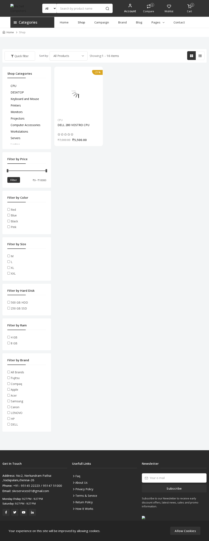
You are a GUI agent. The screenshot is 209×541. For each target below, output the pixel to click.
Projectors (17, 118)
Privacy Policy (84, 489)
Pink (13, 227)
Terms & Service (86, 496)
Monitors (17, 112)
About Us (81, 482)
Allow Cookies (185, 531)
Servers (15, 138)
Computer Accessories (25, 125)
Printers (16, 105)
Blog (139, 22)
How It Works (84, 509)
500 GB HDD (19, 302)
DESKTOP (17, 92)
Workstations (19, 131)
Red (13, 210)
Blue (14, 215)
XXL (13, 273)
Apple (14, 389)
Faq (77, 476)
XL (12, 268)
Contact (179, 22)
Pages (156, 22)
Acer (14, 395)
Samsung (17, 401)
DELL (14, 424)
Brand (122, 22)
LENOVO (16, 413)
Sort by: (44, 56)
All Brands (17, 372)
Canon (15, 407)
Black (14, 221)
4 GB (14, 337)
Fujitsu (15, 378)
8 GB (14, 343)
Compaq (16, 384)
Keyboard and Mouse (25, 99)
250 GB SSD (19, 308)
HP (13, 419)
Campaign (101, 22)
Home (64, 22)
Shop (81, 22)
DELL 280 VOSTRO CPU (73, 125)
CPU (60, 120)
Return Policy (84, 502)
